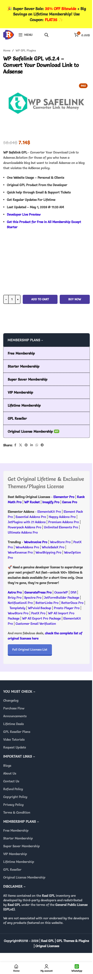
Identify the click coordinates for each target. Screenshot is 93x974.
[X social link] (20, 445)
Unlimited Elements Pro (61, 527)
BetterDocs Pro (72, 603)
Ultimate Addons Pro (23, 532)
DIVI (74, 592)
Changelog (10, 700)
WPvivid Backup (40, 608)
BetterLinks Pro (47, 603)
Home (6, 50)
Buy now (74, 299)
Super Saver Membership (21, 846)
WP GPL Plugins (26, 50)
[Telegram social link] (42, 445)
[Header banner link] (46, 14)
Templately (17, 608)
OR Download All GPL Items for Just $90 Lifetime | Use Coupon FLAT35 (46, 324)
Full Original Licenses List (29, 649)
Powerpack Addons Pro (24, 527)
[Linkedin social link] (31, 445)
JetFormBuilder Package (61, 597)
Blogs (7, 765)
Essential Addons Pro (31, 517)
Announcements (15, 716)
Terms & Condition (16, 812)
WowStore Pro (60, 542)
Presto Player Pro (67, 608)
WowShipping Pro (48, 552)
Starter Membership (18, 838)
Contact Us (11, 781)
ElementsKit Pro (49, 511)
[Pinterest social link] (26, 445)
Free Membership (16, 830)
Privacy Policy (13, 805)
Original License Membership (24, 877)
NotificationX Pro (20, 603)
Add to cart (40, 299)
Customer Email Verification (36, 623)
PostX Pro (38, 613)
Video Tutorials (14, 739)
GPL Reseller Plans (16, 732)
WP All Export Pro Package (41, 618)
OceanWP (61, 592)
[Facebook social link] (15, 445)
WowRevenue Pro (20, 552)
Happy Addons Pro (62, 517)
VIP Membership (15, 854)
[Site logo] (8, 34)
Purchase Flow (13, 708)
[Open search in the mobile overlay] (46, 35)
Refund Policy (13, 789)
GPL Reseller (12, 869)
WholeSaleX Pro (53, 547)
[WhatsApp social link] (36, 445)
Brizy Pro (15, 597)
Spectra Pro (33, 597)
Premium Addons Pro (63, 522)
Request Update (14, 747)
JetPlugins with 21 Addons (27, 522)
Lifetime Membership (18, 862)
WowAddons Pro (27, 547)
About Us (9, 773)
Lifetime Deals (13, 724)
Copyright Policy (15, 797)
